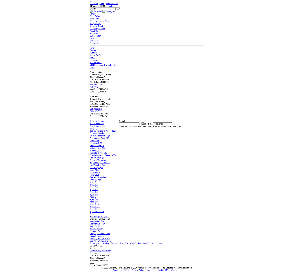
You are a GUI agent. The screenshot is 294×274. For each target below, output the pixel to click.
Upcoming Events (97, 28)
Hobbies (93, 60)
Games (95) (95, 141)
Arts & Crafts (95, 55)
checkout (111, 6)
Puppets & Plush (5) (98, 153)
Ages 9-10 (94, 204)
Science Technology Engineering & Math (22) (100, 161)
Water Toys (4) (96, 167)
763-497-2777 (96, 87)
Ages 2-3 (94, 187)
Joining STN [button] (163, 270)
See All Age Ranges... (99, 216)
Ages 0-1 (94, 182)
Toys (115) (94, 175)
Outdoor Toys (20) (98, 148)
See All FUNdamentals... (100, 241)
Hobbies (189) (96, 143)
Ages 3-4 (94, 189)
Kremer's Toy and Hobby (100, 251)
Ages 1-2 (94, 185)
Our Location (95, 36)
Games (93, 50)
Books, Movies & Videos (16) (103, 131)
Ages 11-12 (95, 209)
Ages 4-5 (94, 192)
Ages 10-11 (95, 207)
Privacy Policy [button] (138, 270)
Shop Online (95, 16)
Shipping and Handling (99, 243)
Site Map (94, 41)
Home (92, 14)
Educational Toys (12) (99, 138)
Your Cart (94, 3)
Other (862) (95, 170)
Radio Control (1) (97, 158)
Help (92, 38)
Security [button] (151, 270)
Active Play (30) (97, 123)
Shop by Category (98, 121)
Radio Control (96, 62)
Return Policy (117, 243)
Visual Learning (96, 229)
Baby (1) (93, 128)
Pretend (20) (95, 150)
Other (92, 67)
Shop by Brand (96, 26)
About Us (94, 31)
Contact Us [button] (176, 270)
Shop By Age (95, 180)
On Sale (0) (95, 172)
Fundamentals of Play (99, 21)
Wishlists (129, 243)
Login (102, 3)
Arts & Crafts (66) (97, 126)
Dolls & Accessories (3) (100, 136)
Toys (92, 48)
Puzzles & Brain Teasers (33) (103, 155)
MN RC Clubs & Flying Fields (103, 65)
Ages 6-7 (94, 197)
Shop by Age (95, 23)
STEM (92, 58)
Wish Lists (94, 19)
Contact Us (95, 43)
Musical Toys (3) (97, 145)
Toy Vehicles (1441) (98, 165)
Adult (92, 214)
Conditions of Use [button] (121, 270)
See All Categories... (99, 177)
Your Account (112, 3)
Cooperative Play (97, 224)
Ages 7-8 (94, 199)
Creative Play (96, 231)
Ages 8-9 (94, 202)
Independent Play (97, 221)
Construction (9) (97, 133)
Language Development (100, 233)
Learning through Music (100, 238)
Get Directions (96, 84)
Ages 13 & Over (97, 211)
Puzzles (93, 53)
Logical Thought (97, 236)
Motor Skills (95, 226)
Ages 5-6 (94, 194)
